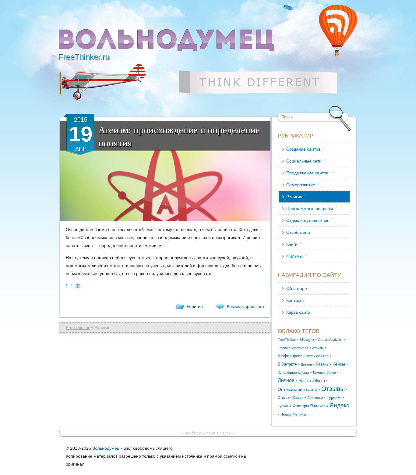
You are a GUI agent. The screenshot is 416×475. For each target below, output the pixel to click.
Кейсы (339, 364)
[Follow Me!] (288, 7)
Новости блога (311, 381)
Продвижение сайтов (310, 172)
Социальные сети (306, 160)
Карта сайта (298, 312)
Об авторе (296, 288)
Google (307, 339)
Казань (322, 364)
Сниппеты (315, 397)
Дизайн (306, 364)
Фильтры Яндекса (309, 406)
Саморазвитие (303, 184)
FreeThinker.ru (84, 57)
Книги (294, 244)
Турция (283, 406)
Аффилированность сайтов (303, 356)
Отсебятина (300, 232)
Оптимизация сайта (297, 389)
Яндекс (339, 405)
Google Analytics (330, 339)
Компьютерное (324, 372)
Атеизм (317, 348)
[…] (69, 285)
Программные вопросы (311, 208)
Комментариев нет (245, 306)
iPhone (283, 348)
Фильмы (296, 256)
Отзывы (333, 388)
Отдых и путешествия (310, 220)
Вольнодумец (105, 448)
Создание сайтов (305, 149)
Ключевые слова (293, 372)
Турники (334, 397)
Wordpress (300, 348)
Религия (195, 306)
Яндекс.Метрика (293, 414)
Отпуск (283, 397)
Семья (298, 397)
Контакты (295, 300)
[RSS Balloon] (338, 30)
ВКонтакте (287, 364)
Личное (286, 380)
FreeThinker (78, 327)
